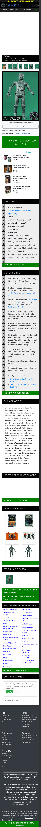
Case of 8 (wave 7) (9, 643)
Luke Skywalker (7, 740)
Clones (4, 735)
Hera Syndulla (26, 609)
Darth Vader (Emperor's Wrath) (9, 647)
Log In (17, 692)
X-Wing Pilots (6, 742)
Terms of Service (7, 820)
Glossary (5, 722)
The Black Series (27, 715)
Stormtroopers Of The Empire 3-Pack (29, 656)
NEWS (5, 10)
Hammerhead (8, 667)
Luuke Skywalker (27, 624)
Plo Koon (25, 635)
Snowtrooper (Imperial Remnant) (29, 646)
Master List (5, 715)
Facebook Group (7, 755)
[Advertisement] (20, 33)
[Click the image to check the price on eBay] (20, 96)
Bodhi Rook (7, 634)
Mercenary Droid (27, 627)
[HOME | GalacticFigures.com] (10, 5)
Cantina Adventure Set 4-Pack (10, 639)
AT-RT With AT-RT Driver (9, 622)
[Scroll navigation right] (37, 10)
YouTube (5, 767)
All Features (26, 742)
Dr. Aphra (14, 293)
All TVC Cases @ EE (10, 609)
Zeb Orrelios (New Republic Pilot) (28, 662)
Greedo (5, 663)
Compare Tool (6, 719)
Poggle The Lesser (28, 638)
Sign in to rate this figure (22, 133)
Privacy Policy (29, 818)
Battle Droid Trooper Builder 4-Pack (10, 627)
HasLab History (27, 737)
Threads (4, 762)
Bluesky (4, 753)
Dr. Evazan (7, 654)
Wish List (23, 126)
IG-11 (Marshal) (27, 612)
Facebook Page (7, 758)
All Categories (6, 744)
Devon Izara (7, 651)
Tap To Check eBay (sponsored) (16, 60)
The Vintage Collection (14, 59)
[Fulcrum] (38, 2)
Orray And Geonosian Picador (29, 631)
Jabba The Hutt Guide (29, 740)
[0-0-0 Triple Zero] (9, 580)
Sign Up (9, 692)
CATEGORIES (14, 10)
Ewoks (4, 737)
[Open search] (34, 5)
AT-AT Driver (7, 618)
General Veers (8, 660)
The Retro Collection (29, 719)
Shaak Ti (25, 641)
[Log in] (38, 5)
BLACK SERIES (26, 10)
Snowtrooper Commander (26, 651)
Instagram (5, 760)
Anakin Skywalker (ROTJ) (9, 614)
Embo (5, 657)
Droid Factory (26, 724)
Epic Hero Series (27, 722)
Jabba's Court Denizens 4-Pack (30, 620)
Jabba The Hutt (27, 615)
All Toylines (25, 726)
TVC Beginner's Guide (29, 735)
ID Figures (5, 717)
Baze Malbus (7, 631)
